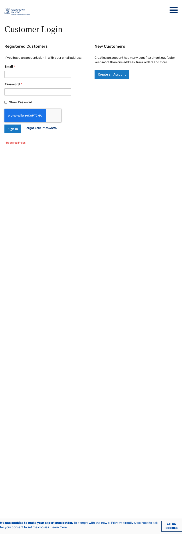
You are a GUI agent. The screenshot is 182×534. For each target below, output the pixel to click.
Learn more (59, 527)
